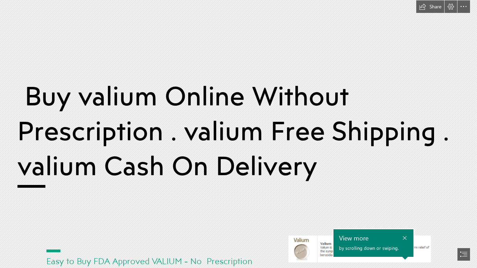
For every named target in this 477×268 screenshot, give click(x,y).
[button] (430, 6)
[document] (238, 134)
